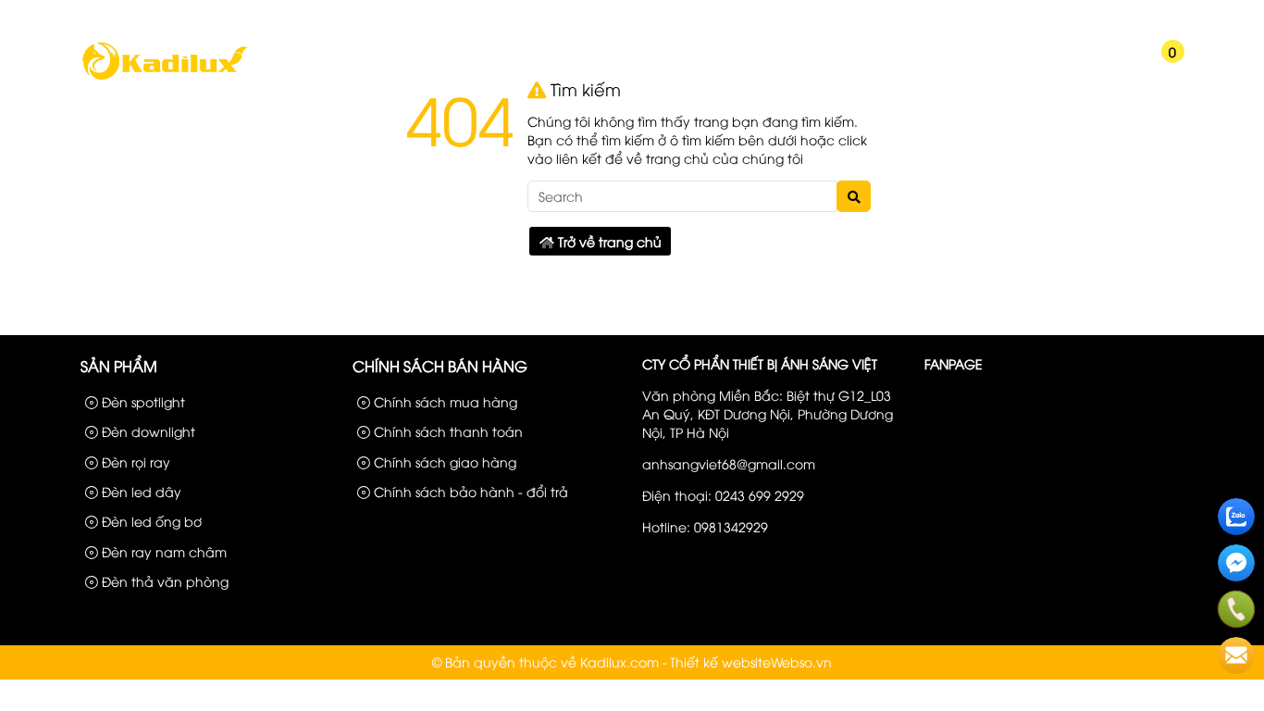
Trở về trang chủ (608, 241)
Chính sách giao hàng (443, 461)
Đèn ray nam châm (162, 551)
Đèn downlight (146, 431)
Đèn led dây (139, 491)
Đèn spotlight (141, 401)
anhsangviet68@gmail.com (728, 463)
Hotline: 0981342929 (705, 526)
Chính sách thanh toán (446, 431)
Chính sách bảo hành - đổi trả (469, 491)
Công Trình (1091, 16)
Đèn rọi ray (134, 461)
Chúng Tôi (405, 67)
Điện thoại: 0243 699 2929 (723, 495)
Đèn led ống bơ (150, 521)
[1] (164, 77)
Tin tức (715, 67)
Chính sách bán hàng (440, 366)
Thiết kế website (720, 661)
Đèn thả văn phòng (163, 581)
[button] (1104, 62)
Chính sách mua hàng (443, 401)
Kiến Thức (926, 67)
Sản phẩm (1014, 16)
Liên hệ (1159, 16)
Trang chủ (299, 67)
